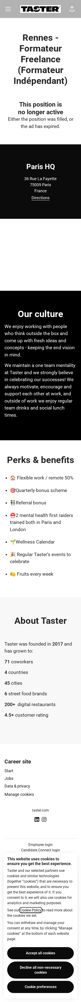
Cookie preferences (40, 987)
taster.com (40, 810)
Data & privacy (17, 786)
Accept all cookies (40, 953)
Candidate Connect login (40, 850)
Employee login (40, 845)
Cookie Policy (30, 910)
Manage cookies (19, 794)
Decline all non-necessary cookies (40, 970)
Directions (41, 197)
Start (8, 770)
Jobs (8, 778)
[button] (72, 9)
